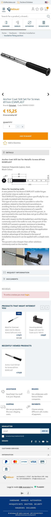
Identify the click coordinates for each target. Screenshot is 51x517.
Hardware (13, 33)
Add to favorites (14, 143)
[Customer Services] (48, 448)
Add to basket (25, 136)
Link (22, 436)
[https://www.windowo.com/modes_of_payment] (25, 465)
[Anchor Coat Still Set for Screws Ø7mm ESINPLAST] (25, 64)
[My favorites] (37, 10)
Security (38, 504)
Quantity (7, 122)
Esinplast (12, 105)
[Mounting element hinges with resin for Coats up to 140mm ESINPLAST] (37, 319)
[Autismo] (28, 493)
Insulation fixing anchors (13, 36)
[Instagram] (36, 441)
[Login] (33, 10)
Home (4, 33)
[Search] (48, 16)
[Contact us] (41, 10)
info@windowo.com (9, 2)
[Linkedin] (47, 441)
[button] (33, 9)
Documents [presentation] (12, 279)
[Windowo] (10, 9)
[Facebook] (31, 441)
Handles (24, 500)
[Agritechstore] (22, 493)
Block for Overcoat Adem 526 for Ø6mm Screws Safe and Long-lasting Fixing (13, 331)
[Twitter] (39, 441)
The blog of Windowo (26, 2)
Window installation (27, 33)
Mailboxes (20, 508)
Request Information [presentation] (17, 272)
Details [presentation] (9, 152)
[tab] (25, 152)
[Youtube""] (43, 441)
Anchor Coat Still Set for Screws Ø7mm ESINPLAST (12, 367)
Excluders (31, 508)
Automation (35, 500)
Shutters (28, 504)
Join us (45, 431)
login (27, 295)
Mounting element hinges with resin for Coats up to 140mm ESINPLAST (36, 331)
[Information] (48, 455)
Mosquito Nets (16, 504)
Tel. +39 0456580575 (23, 478)
